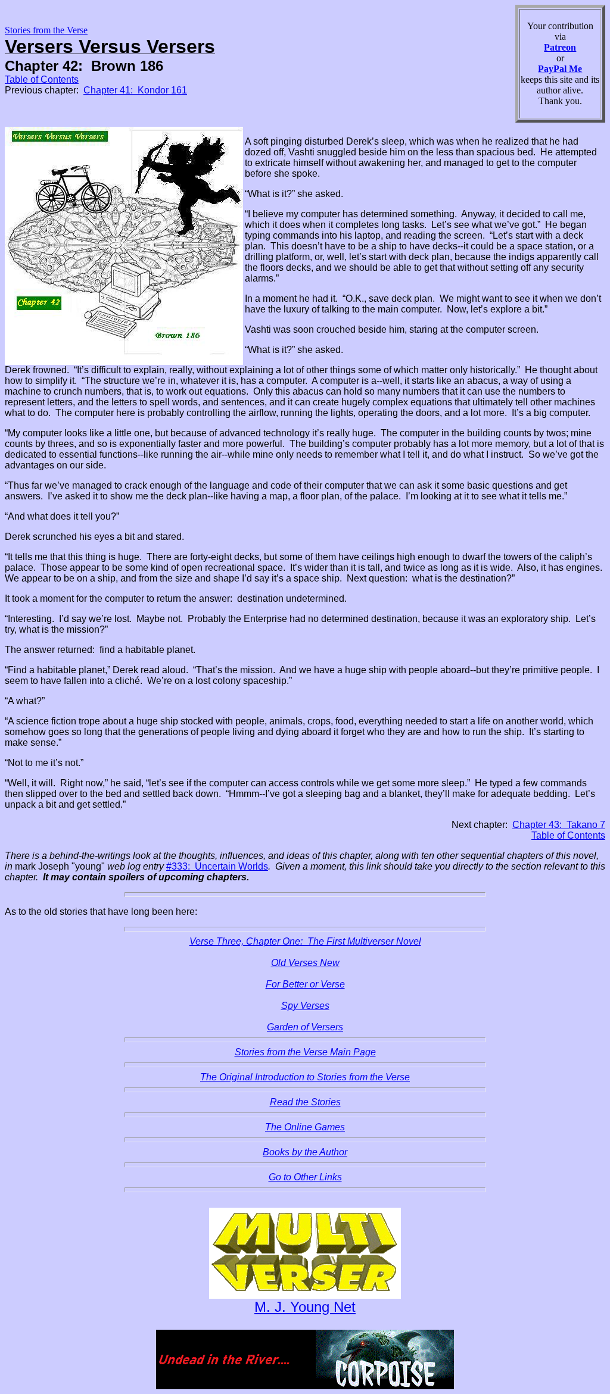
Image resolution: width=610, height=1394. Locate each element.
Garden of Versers (305, 1027)
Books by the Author (305, 1152)
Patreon (560, 47)
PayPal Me (560, 69)
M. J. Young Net (305, 1307)
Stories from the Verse (46, 30)
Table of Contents (42, 79)
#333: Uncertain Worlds (217, 866)
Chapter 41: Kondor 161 (135, 90)
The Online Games (305, 1127)
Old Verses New (305, 963)
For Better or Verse (305, 984)
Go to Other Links (305, 1177)
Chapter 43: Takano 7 (558, 825)
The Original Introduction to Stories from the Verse (305, 1077)
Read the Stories (305, 1102)
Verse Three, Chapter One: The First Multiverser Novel (305, 941)
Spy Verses (305, 1006)
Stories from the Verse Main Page (305, 1052)
